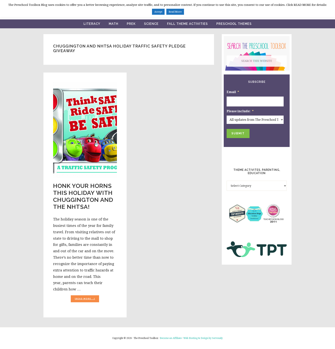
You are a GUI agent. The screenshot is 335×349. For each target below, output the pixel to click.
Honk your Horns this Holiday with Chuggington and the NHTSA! (83, 196)
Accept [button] (158, 11)
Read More (175, 11)
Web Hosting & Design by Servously (203, 338)
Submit (238, 133)
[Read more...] (87, 299)
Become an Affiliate (171, 338)
